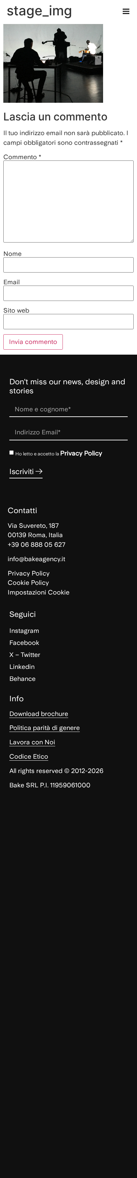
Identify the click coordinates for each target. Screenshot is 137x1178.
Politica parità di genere (44, 728)
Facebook (24, 643)
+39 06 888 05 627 (36, 544)
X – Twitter (24, 655)
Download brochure (38, 714)
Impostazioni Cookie (38, 592)
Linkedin (22, 667)
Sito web (16, 310)
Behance (22, 679)
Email (11, 282)
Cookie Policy (28, 582)
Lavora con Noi (32, 742)
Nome (12, 254)
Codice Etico (28, 756)
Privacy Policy (81, 453)
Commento (22, 157)
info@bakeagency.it (36, 559)
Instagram (24, 631)
